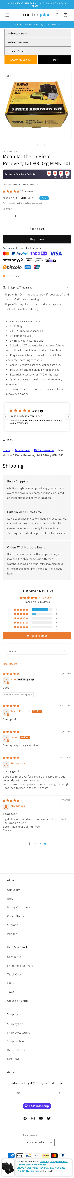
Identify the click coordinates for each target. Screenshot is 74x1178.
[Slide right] (45, 145)
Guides (11, 1072)
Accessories (22, 450)
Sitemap (12, 925)
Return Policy (16, 1050)
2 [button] (35, 844)
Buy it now (37, 239)
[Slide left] (29, 145)
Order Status (15, 916)
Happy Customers (18, 907)
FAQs (10, 983)
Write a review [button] (37, 635)
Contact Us (14, 957)
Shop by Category (18, 1032)
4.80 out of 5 (46, 598)
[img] (11, 674)
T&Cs (10, 992)
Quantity (7, 208)
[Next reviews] (68, 417)
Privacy (12, 933)
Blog (10, 898)
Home (6, 450)
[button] (7, 15)
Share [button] (10, 439)
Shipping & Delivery (20, 966)
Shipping (18, 203)
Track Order (15, 974)
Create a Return (17, 1001)
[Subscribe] (59, 1093)
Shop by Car (15, 1024)
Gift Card (13, 1059)
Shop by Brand (16, 1041)
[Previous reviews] (5, 417)
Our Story (13, 890)
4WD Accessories (44, 450)
